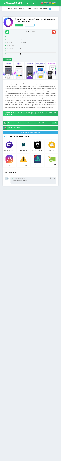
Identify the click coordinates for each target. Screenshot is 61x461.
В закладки (30, 25)
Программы (22, 8)
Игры (15, 8)
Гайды (29, 8)
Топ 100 (36, 8)
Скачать (20, 25)
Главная (10, 8)
